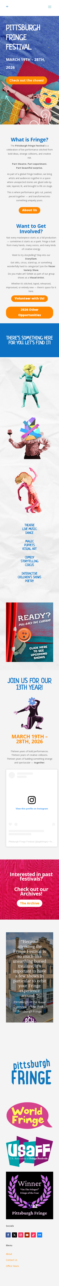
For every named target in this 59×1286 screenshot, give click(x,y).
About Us (29, 210)
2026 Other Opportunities (29, 312)
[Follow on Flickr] (39, 1234)
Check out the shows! (26, 80)
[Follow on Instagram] (20, 1234)
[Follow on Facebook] (8, 1234)
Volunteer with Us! (29, 298)
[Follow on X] (14, 1234)
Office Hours (12, 1265)
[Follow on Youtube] (27, 1234)
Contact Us (11, 1259)
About (9, 1253)
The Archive (29, 903)
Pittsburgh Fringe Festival (21, 841)
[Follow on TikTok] (33, 1234)
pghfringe (42, 841)
